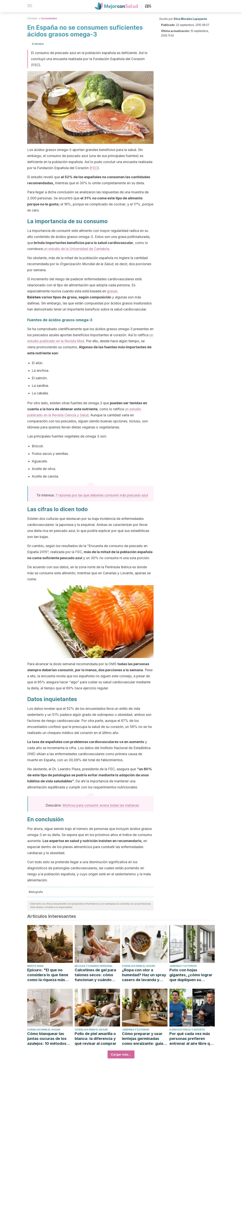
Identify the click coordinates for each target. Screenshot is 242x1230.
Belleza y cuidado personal (93, 965)
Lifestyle (32, 18)
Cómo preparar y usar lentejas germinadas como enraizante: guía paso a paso (142, 1038)
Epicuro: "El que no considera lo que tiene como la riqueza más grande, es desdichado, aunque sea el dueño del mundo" (49, 975)
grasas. (112, 291)
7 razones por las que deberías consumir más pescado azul (102, 495)
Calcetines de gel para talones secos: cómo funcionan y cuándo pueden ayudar (95, 975)
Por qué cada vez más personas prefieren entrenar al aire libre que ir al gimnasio (191, 1038)
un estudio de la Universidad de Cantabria (76, 249)
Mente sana (35, 965)
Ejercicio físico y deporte (187, 1029)
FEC (94, 168)
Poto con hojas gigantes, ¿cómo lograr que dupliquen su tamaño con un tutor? (190, 975)
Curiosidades (49, 18)
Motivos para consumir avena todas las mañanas (101, 805)
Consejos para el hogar (138, 965)
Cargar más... (121, 1054)
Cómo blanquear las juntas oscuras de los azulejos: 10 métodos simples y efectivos (47, 1038)
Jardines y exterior (182, 965)
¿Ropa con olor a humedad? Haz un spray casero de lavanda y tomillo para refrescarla (144, 975)
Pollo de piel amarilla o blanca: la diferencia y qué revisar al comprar (95, 1038)
